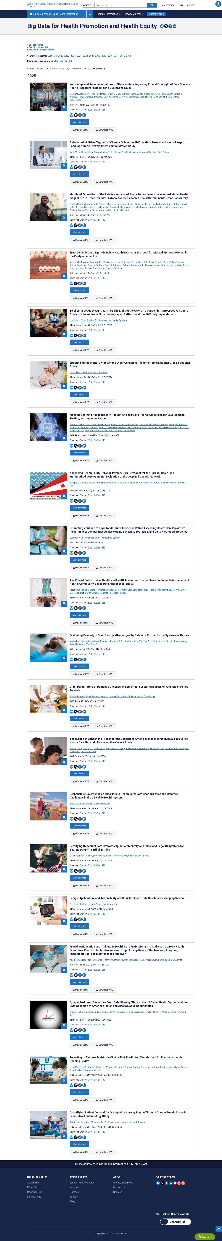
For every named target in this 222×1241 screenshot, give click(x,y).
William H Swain (102, 803)
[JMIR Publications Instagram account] (179, 1183)
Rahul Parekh (132, 424)
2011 (128, 56)
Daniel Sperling (119, 320)
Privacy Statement (123, 1182)
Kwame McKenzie (148, 427)
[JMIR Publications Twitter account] (162, 1183)
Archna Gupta (152, 482)
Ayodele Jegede (145, 94)
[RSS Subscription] (183, 1183)
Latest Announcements (82, 1182)
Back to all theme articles (41, 49)
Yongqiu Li (88, 748)
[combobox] (120, 5)
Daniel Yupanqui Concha (104, 210)
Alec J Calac (76, 803)
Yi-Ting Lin (90, 1067)
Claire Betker (183, 265)
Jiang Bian (164, 748)
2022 (85, 56)
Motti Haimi (75, 320)
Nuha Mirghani (147, 960)
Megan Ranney (118, 593)
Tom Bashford (93, 644)
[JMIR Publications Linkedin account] (171, 1183)
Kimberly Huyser (169, 265)
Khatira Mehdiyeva (112, 262)
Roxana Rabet (118, 424)
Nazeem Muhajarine (138, 207)
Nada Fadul (86, 960)
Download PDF (82, 130)
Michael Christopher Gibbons (103, 590)
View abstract (79, 122)
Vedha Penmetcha (79, 641)
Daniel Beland (128, 204)
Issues (74, 1196)
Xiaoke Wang (132, 152)
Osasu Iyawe (114, 1122)
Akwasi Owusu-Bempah (169, 427)
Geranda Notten (156, 207)
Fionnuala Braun (130, 262)
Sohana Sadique (96, 265)
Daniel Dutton (173, 204)
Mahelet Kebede (132, 960)
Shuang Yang (76, 748)
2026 (60, 56)
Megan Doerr (168, 1012)
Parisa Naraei (115, 430)
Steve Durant (104, 424)
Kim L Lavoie (106, 268)
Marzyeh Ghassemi (178, 424)
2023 (79, 56)
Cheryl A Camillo (158, 204)
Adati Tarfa (75, 960)
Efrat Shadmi (88, 320)
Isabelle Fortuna (119, 482)
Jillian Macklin (111, 427)
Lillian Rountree (77, 1067)
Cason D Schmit (77, 1012)
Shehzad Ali (145, 424)
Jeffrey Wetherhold (114, 960)
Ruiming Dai (87, 152)
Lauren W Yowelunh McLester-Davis (110, 856)
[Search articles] (152, 5)
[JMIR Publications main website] (53, 5)
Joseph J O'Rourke (79, 482)
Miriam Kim (111, 904)
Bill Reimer (169, 207)
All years (52, 56)
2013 (122, 56)
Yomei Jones (101, 538)
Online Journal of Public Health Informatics (55, 14)
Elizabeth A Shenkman (138, 748)
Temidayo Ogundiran (88, 97)
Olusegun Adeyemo (109, 97)
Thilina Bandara (113, 204)
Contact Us (119, 1187)
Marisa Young (85, 210)
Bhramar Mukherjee (101, 593)
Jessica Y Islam (88, 751)
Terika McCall (154, 590)
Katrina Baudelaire (79, 265)
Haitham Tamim (90, 372)
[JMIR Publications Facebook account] (166, 1183)
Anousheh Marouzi (118, 207)
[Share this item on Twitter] (166, 26)
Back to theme (35, 45)
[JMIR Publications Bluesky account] (158, 1183)
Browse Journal (132, 14)
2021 (91, 56)
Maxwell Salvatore (115, 1067)
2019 (97, 56)
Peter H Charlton (78, 644)
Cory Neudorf (122, 210)
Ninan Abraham (153, 265)
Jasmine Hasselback (85, 207)
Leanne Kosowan (167, 482)
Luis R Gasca (88, 803)
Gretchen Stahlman (79, 904)
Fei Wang (154, 748)
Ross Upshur (83, 430)
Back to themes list (38, 47)
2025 (66, 56)
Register (190, 5)
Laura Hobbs (163, 641)
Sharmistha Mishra (99, 430)
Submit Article (156, 14)
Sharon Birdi (91, 424)
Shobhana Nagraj (178, 641)
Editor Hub (32, 1187)
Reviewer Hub (34, 1192)
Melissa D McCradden (128, 427)
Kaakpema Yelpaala (79, 590)
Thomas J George (118, 748)
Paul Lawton (114, 538)
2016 (110, 56)
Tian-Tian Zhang (161, 152)
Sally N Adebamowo (129, 97)
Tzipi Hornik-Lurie (103, 320)
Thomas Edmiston (148, 641)
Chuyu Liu (101, 1067)
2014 (116, 56)
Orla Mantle (133, 641)
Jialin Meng (75, 152)
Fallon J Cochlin (154, 1012)
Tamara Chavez (92, 268)
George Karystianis (118, 696)
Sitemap (117, 1192)
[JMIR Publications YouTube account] (175, 1183)
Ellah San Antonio (136, 482)
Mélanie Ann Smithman (99, 482)
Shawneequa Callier (163, 94)
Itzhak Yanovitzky (97, 904)
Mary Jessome (77, 268)
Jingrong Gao (146, 152)
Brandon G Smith (118, 641)
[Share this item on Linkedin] (174, 26)
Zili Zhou (164, 262)
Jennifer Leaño (140, 590)
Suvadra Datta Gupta (94, 204)
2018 (103, 56)
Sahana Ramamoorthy (133, 265)
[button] (218, 3)
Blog (72, 1201)
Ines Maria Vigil (124, 590)
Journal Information (108, 14)
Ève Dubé (117, 268)
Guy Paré (102, 372)
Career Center (168, 5)
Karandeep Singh (171, 1067)
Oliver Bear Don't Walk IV (81, 856)
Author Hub (33, 1182)
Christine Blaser (142, 204)
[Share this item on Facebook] (170, 26)
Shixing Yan (120, 152)
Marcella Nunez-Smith (80, 593)
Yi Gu (111, 152)
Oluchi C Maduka (115, 94)
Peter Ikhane (130, 94)
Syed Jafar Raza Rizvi (149, 262)
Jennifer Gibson (77, 427)
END (56, 61)
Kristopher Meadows (90, 1122)
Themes (74, 1192)
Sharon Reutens (77, 696)
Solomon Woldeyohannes (82, 538)
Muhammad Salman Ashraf (168, 960)
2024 (73, 56)
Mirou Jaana (76, 372)
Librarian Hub (34, 1196)
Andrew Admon (132, 1067)
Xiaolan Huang (100, 152)
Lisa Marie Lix (102, 207)
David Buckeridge (160, 424)
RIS (70, 61)
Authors (74, 1187)
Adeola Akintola (99, 94)
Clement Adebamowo (80, 94)
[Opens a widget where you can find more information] (204, 1237)
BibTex (63, 61)
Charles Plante (77, 204)
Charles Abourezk (137, 1012)
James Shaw (128, 430)
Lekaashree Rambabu (99, 641)
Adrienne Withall (135, 696)
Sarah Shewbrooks (118, 1012)
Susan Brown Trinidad (138, 856)
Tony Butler (149, 696)
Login (180, 5)
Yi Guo (173, 748)
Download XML (105, 130)
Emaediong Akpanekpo (97, 696)
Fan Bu (78, 1070)
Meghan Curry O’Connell (97, 1012)
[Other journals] (89, 14)
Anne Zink (180, 590)
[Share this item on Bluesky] (162, 26)
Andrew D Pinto (77, 424)
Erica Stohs (98, 960)
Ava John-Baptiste (94, 427)
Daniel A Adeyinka (113, 265)
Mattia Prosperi (101, 748)
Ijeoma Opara (168, 590)
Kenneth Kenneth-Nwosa (133, 1122)
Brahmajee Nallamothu (151, 1067)
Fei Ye (104, 1122)
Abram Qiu (75, 1122)
